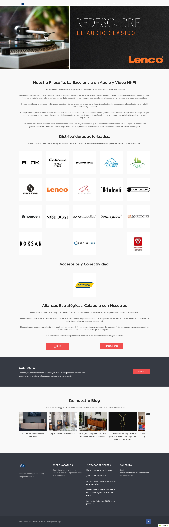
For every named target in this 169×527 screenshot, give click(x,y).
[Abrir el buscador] (149, 4)
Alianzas (114, 4)
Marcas (101, 4)
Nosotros (88, 4)
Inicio (76, 4)
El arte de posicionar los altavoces (99, 470)
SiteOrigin (57, 522)
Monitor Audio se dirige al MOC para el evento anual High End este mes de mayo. (123, 437)
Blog (141, 4)
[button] (149, 414)
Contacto (129, 4)
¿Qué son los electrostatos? (62, 434)
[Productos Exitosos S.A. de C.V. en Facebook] (148, 521)
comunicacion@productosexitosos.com (134, 473)
